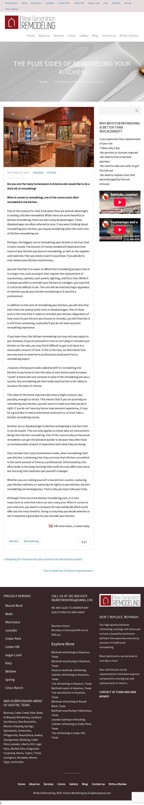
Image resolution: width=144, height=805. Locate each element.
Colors (72, 36)
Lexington (10, 757)
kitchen (13, 541)
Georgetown (11, 739)
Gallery (84, 36)
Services (58, 36)
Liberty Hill (27, 744)
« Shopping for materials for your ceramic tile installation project (43, 559)
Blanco (8, 726)
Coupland (9, 753)
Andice (38, 735)
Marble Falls (18, 748)
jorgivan (37, 172)
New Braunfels (27, 721)
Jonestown (24, 730)
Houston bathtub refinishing (68, 670)
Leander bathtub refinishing (68, 719)
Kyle (32, 712)
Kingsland (33, 748)
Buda (39, 712)
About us (44, 36)
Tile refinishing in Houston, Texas (71, 683)
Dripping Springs (23, 726)
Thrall (37, 753)
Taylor (28, 753)
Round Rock (26, 735)
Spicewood (10, 730)
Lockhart (36, 717)
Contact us (109, 36)
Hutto (20, 753)
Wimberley (23, 717)
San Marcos (10, 721)
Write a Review (129, 36)
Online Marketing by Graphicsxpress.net (87, 793)
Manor (33, 757)
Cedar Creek (22, 712)
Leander (15, 744)
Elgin (7, 762)
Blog (95, 36)
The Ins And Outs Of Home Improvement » (68, 570)
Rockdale (22, 757)
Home (31, 36)
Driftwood (9, 717)
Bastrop (8, 712)
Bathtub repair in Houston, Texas (71, 688)
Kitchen (51, 172)
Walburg (25, 739)
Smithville (17, 762)
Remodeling (31, 541)
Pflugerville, (11, 735)
